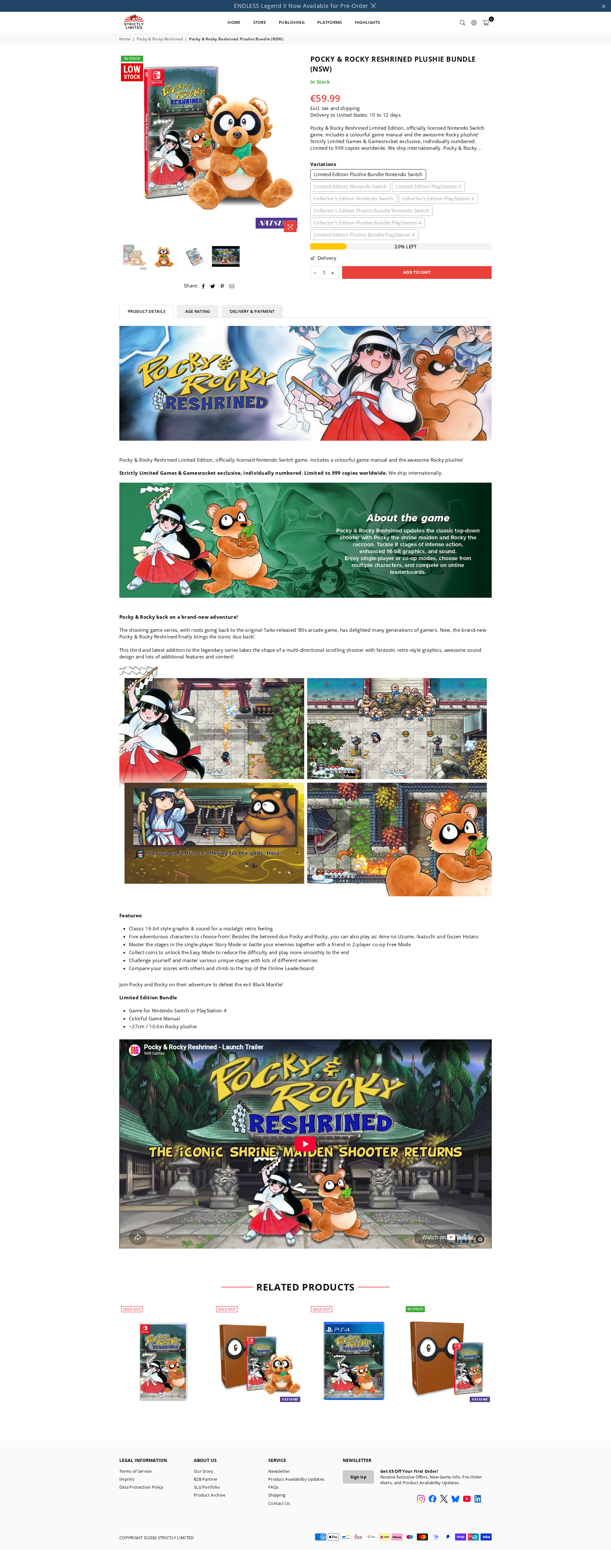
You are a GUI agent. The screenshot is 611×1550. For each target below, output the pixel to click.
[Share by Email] (232, 285)
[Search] (462, 22)
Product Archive (210, 1495)
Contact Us (279, 1503)
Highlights (367, 22)
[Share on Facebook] (203, 285)
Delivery (326, 258)
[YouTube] (467, 1499)
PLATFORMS (329, 22)
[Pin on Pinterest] (222, 285)
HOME (234, 22)
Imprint (126, 1479)
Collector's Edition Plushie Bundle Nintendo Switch (371, 210)
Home (124, 39)
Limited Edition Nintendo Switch (350, 186)
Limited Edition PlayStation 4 (428, 186)
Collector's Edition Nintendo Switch (354, 198)
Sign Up (358, 1477)
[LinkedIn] (478, 1499)
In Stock (132, 58)
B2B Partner (205, 1479)
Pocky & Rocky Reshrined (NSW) (163, 1353)
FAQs (273, 1487)
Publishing (292, 22)
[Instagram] (421, 1499)
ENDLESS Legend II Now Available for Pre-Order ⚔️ (305, 6)
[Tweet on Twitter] (212, 285)
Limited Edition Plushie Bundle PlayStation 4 (364, 234)
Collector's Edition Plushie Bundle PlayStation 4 (367, 222)
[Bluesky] (455, 1499)
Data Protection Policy (141, 1487)
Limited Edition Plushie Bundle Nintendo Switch (368, 174)
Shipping (276, 1495)
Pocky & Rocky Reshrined (160, 39)
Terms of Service (135, 1471)
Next (295, 144)
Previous (124, 144)
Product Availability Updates (296, 1479)
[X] (444, 1499)
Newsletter (279, 1471)
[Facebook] (432, 1499)
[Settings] (474, 22)
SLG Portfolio (207, 1487)
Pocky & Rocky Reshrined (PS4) (353, 1353)
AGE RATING (197, 311)
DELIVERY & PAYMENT (252, 311)
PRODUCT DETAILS (146, 311)
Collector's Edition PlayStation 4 (438, 198)
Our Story (203, 1471)
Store (259, 22)
